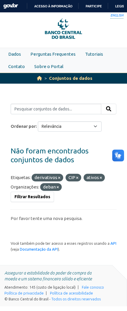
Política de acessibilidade (71, 293)
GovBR (10, 6)
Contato (16, 66)
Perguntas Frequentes (53, 54)
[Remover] (59, 178)
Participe (94, 6)
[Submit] (108, 109)
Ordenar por (23, 126)
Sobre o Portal (49, 66)
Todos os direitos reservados (76, 299)
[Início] (39, 78)
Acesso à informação (53, 6)
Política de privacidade (24, 293)
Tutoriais (94, 54)
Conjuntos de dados (70, 78)
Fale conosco (93, 287)
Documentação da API (39, 249)
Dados (14, 54)
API (113, 243)
